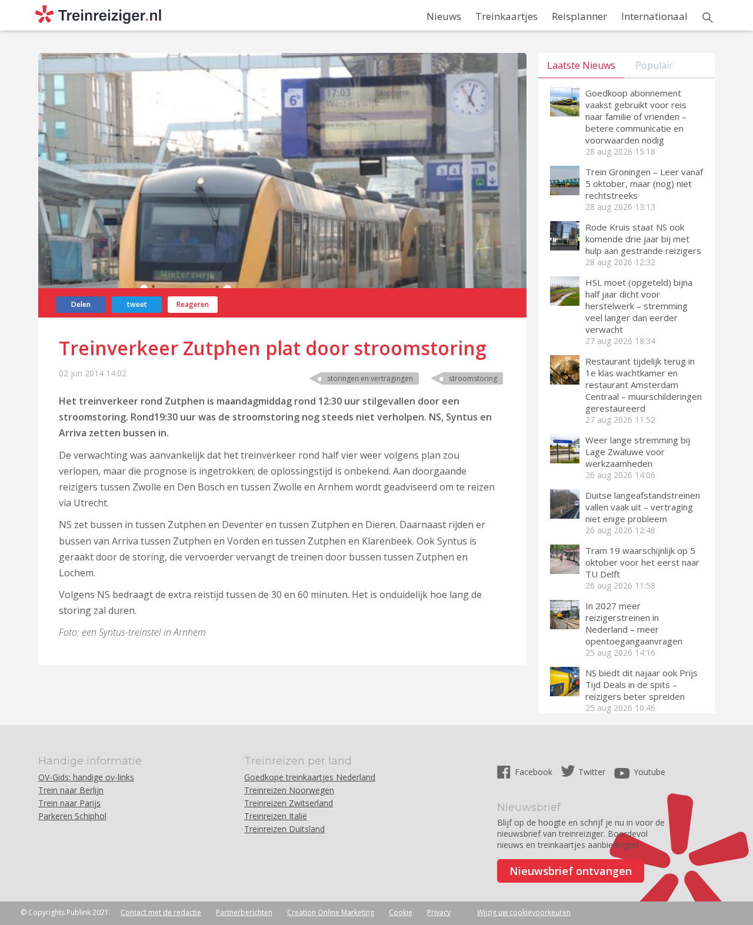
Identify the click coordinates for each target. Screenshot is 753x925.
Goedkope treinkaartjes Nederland (309, 777)
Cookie (400, 912)
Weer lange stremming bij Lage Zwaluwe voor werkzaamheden (637, 451)
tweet (137, 304)
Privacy (439, 912)
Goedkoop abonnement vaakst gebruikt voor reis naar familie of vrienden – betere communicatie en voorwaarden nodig (636, 116)
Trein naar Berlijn (71, 790)
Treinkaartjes (506, 16)
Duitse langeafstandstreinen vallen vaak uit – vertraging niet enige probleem (642, 507)
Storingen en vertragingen (370, 378)
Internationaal (654, 16)
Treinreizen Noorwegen (289, 790)
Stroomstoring (473, 378)
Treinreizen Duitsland (284, 828)
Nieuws (444, 16)
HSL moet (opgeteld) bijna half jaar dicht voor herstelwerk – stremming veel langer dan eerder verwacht (638, 305)
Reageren (192, 304)
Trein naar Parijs (69, 803)
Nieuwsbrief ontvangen (570, 871)
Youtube (649, 771)
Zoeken (708, 17)
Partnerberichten (244, 912)
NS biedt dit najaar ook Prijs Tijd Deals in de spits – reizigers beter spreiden (641, 684)
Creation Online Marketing (330, 912)
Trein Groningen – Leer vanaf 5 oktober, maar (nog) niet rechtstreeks (644, 183)
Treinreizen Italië (275, 816)
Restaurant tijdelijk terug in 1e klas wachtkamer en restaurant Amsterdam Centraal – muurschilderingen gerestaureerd (643, 384)
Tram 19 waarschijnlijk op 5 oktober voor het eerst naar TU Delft (642, 562)
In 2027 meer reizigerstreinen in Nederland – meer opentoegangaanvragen (633, 623)
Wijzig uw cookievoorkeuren (524, 912)
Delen (81, 304)
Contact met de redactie (161, 912)
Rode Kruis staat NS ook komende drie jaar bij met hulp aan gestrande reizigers (643, 238)
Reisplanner (579, 16)
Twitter (591, 771)
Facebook (535, 771)
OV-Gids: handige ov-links (86, 777)
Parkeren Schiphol (72, 816)
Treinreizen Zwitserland (288, 803)
